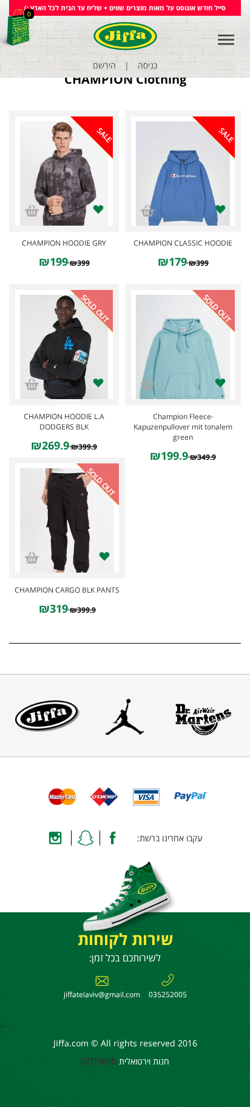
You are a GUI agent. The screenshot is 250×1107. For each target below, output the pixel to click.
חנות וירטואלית (144, 1061)
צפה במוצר (183, 172)
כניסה (147, 65)
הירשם (104, 65)
